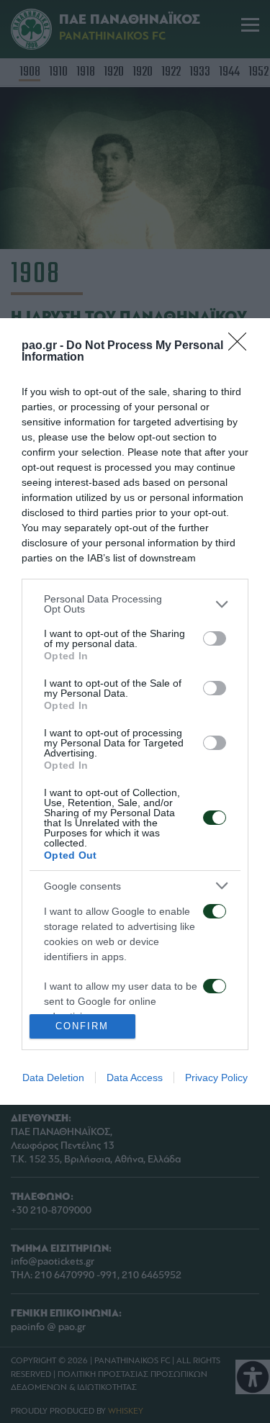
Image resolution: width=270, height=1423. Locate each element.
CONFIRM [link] (82, 1026)
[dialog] (135, 711)
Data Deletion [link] (53, 1077)
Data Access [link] (135, 1077)
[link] (242, 346)
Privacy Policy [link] (216, 1077)
